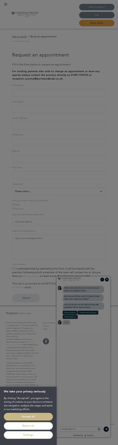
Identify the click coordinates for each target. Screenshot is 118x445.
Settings (28, 435)
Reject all (28, 426)
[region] (28, 416)
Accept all (28, 416)
